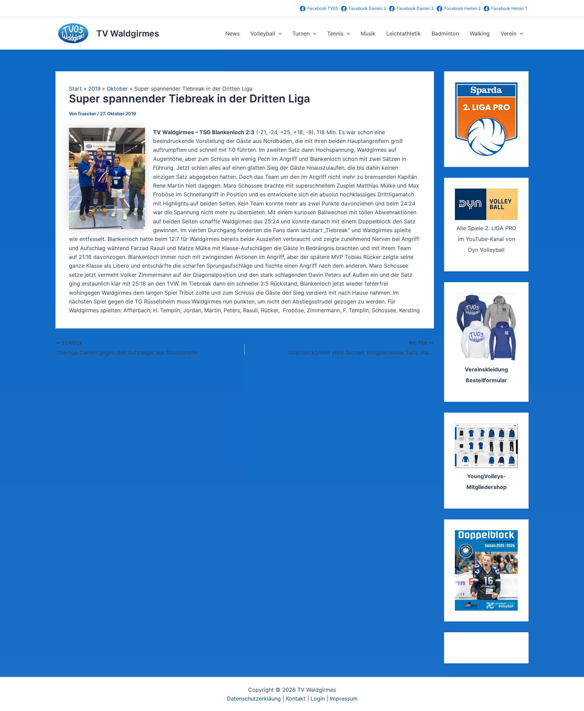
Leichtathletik (403, 33)
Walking (480, 33)
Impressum (344, 698)
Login (318, 698)
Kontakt (296, 698)
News (232, 33)
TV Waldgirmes (127, 33)
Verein (508, 33)
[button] (278, 33)
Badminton (445, 33)
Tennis (335, 33)
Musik (368, 33)
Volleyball (262, 33)
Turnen (301, 33)
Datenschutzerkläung (254, 698)
